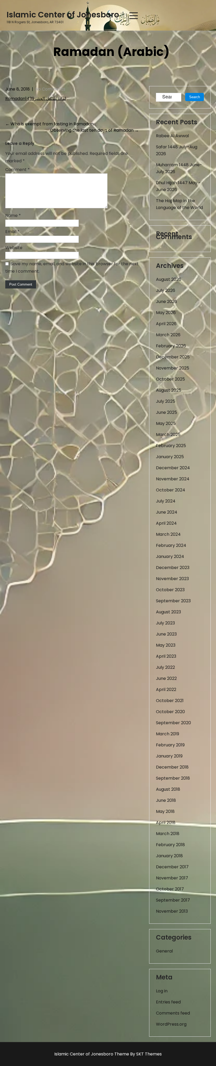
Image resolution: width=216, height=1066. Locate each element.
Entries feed (168, 1002)
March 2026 (168, 335)
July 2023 (165, 623)
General (164, 951)
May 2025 (166, 423)
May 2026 (166, 313)
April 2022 (166, 689)
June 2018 (166, 800)
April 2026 (166, 324)
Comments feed (173, 1013)
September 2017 (173, 900)
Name (13, 215)
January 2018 (169, 856)
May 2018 (165, 811)
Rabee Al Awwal (172, 136)
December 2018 (172, 767)
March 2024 (168, 534)
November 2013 (172, 911)
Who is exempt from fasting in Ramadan (49, 124)
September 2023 (173, 601)
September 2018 (173, 778)
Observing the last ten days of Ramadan (94, 130)
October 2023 (170, 590)
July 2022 (165, 667)
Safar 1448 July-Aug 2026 (176, 150)
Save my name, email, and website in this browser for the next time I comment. (72, 267)
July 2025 (165, 401)
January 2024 (170, 556)
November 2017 (172, 878)
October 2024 (170, 490)
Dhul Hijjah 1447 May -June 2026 (178, 186)
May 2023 (165, 645)
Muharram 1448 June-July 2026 (179, 168)
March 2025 (168, 435)
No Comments (50, 89)
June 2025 (166, 412)
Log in (162, 991)
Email (12, 232)
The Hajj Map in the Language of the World (179, 204)
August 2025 (168, 390)
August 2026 (168, 279)
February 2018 (170, 845)
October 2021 (170, 701)
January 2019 (169, 756)
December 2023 (172, 568)
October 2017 (170, 889)
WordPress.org (171, 1024)
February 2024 (171, 545)
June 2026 (166, 302)
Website (13, 248)
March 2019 (167, 734)
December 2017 (172, 867)
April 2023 (166, 656)
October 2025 (170, 379)
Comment (17, 170)
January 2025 (170, 457)
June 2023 (166, 634)
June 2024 (166, 512)
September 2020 (173, 723)
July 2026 (165, 290)
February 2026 (171, 346)
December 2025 (173, 357)
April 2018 (165, 822)
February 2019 (170, 745)
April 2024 (166, 523)
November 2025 (172, 368)
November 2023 (172, 579)
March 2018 (167, 834)
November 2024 (172, 479)
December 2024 (173, 468)
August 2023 (168, 612)
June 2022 (166, 678)
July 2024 (165, 501)
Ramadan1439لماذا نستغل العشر (35, 99)
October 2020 (170, 712)
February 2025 (171, 446)
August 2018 (168, 789)
